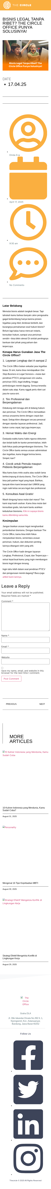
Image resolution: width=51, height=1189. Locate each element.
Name (5, 635)
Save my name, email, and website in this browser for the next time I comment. (22, 672)
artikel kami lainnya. (12, 577)
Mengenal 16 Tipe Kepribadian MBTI (20, 883)
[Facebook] (7, 292)
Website (5, 657)
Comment (7, 601)
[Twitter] (13, 292)
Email (5, 646)
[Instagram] (25, 292)
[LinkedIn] (19, 292)
